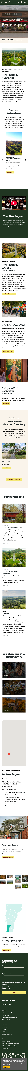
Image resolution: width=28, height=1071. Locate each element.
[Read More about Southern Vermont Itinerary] (14, 557)
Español (4, 1029)
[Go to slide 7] (20, 475)
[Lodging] (14, 705)
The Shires (6, 613)
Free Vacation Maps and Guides (11, 1043)
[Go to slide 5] (16, 475)
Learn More (6, 468)
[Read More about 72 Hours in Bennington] (14, 513)
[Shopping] (14, 687)
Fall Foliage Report (8, 989)
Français (4, 1024)
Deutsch (4, 1027)
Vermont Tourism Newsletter (11, 987)
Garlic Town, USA (7, 351)
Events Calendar (6, 1041)
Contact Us (5, 1048)
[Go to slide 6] (18, 475)
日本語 (4, 1031)
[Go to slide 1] (8, 475)
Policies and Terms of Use (9, 1046)
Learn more (5, 543)
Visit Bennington (7, 857)
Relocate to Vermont (8, 1020)
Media (4, 1010)
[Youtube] (6, 1005)
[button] (9, 754)
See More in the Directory (14, 479)
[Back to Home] (5, 2)
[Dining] (14, 670)
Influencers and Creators (9, 1013)
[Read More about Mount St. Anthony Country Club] (14, 143)
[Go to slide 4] (14, 475)
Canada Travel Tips (7, 1034)
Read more (5, 403)
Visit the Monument (8, 293)
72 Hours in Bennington (12, 527)
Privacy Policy (6, 1064)
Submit (14, 992)
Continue (6, 1067)
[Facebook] (10, 1005)
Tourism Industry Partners (9, 1017)
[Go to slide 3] (12, 475)
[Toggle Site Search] (21, 2)
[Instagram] (3, 1005)
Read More (9, 172)
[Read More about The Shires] (14, 599)
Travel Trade (5, 1015)
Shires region (18, 83)
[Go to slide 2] (10, 475)
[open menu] (25, 2)
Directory (4, 1039)
